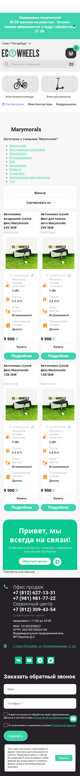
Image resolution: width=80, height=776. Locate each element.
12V (12, 181)
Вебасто (15, 169)
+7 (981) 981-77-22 (34, 598)
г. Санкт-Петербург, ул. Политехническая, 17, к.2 (44, 646)
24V (12, 161)
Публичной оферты (64, 725)
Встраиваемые (20, 157)
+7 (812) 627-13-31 (34, 592)
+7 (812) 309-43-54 (34, 609)
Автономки (17, 165)
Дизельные (17, 153)
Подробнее (21, 356)
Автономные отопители (27, 149)
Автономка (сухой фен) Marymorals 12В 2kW (17, 370)
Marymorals (17, 146)
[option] (19, 87)
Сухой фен (17, 173)
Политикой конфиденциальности (55, 717)
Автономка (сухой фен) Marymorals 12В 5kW (54, 370)
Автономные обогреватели (29, 177)
